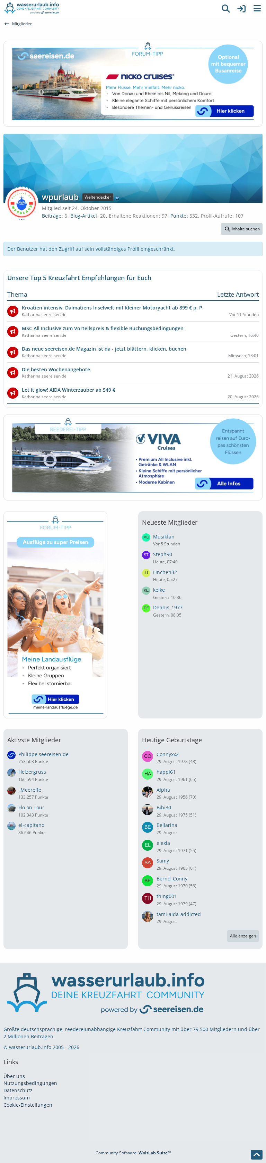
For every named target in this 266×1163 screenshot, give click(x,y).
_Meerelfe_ (30, 790)
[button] (242, 229)
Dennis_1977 (168, 607)
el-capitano (31, 825)
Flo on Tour (31, 807)
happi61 (166, 772)
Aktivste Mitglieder (34, 740)
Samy (163, 860)
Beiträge (51, 215)
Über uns (14, 1076)
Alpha (163, 790)
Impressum (16, 1097)
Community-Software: (133, 1153)
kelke (159, 590)
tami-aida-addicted (179, 914)
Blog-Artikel (83, 215)
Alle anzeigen (243, 936)
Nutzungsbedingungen (30, 1083)
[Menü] (257, 9)
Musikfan (164, 536)
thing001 (167, 896)
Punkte (178, 215)
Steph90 (162, 554)
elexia (163, 843)
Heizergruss (32, 772)
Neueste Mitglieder (169, 522)
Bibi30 (164, 807)
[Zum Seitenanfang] (257, 1155)
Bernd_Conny (172, 878)
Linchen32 (165, 572)
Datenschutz (18, 1090)
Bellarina (167, 825)
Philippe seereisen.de (43, 754)
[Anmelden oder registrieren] (241, 8)
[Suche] (226, 9)
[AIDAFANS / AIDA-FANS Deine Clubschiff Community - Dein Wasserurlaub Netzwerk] (108, 9)
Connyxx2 (168, 754)
